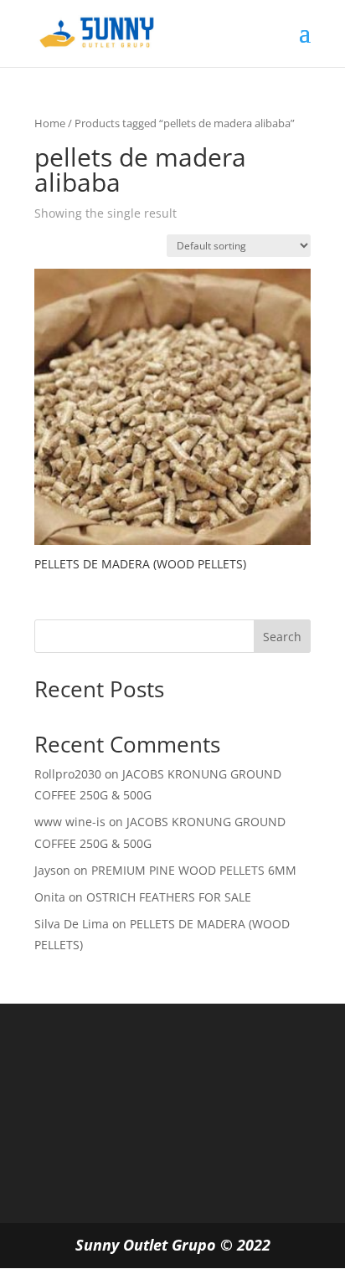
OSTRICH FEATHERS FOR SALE (168, 897)
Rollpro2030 (67, 774)
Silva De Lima (71, 924)
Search (282, 637)
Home (49, 123)
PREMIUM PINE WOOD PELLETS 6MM (193, 870)
